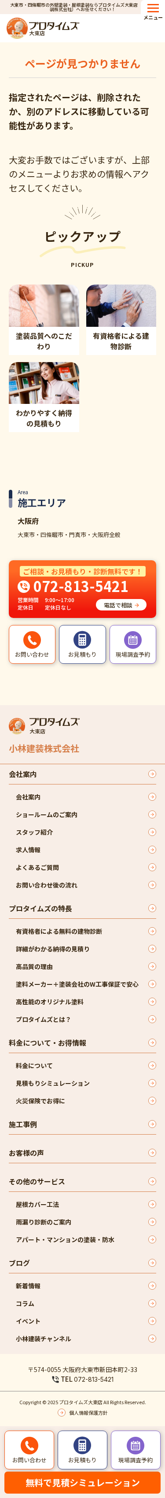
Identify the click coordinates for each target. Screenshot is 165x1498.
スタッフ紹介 (34, 832)
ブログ (19, 1263)
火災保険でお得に (40, 1100)
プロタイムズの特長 (40, 908)
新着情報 (28, 1285)
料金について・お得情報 (47, 1042)
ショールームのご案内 (46, 814)
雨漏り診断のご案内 (43, 1221)
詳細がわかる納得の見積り (53, 948)
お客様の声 (26, 1152)
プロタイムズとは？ (43, 1019)
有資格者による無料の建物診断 (59, 931)
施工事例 (23, 1124)
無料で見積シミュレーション (83, 1482)
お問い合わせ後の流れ (46, 884)
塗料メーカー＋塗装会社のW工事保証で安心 (77, 984)
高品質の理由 (34, 966)
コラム (25, 1303)
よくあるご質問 (37, 867)
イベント (28, 1321)
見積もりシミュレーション (53, 1083)
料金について (34, 1065)
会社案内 (23, 774)
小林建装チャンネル (43, 1338)
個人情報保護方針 (88, 1412)
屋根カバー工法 (37, 1204)
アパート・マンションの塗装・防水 (65, 1239)
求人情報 (28, 849)
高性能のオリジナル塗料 (50, 1001)
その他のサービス (37, 1181)
